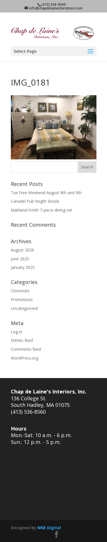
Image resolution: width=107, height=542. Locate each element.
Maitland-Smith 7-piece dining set (41, 210)
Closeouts (20, 290)
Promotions (22, 299)
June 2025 (20, 258)
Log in (16, 331)
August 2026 (22, 250)
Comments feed (26, 349)
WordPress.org (24, 358)
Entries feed (22, 340)
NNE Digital (49, 527)
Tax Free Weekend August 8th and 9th (46, 192)
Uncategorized (24, 308)
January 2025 (23, 267)
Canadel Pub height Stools (35, 201)
